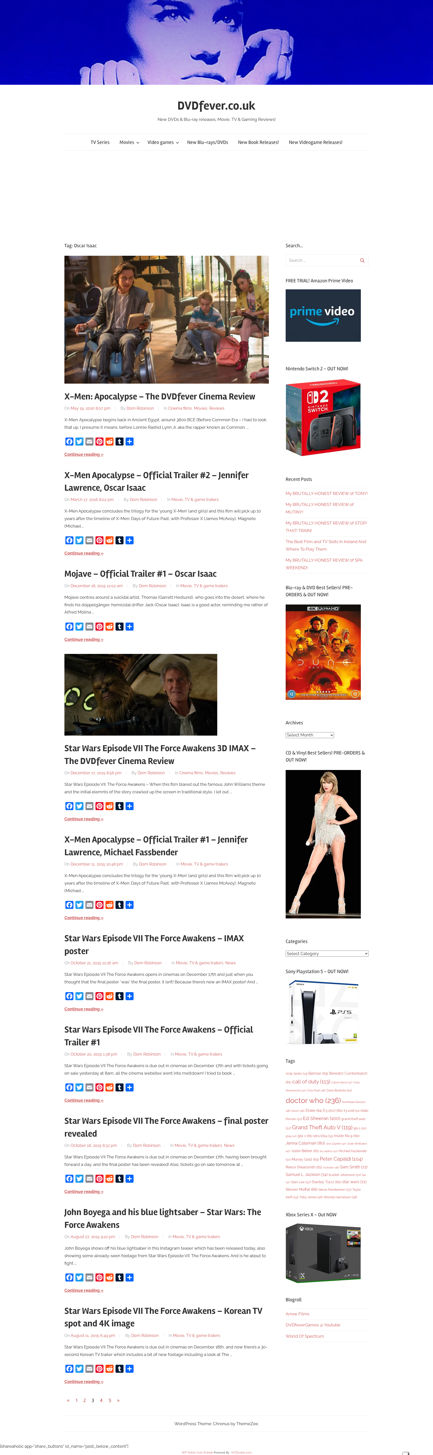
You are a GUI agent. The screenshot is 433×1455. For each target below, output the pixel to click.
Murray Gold (305, 1159)
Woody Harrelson (340, 1197)
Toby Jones (311, 1197)
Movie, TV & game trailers (195, 499)
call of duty (311, 1081)
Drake (314, 1110)
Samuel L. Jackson (307, 1174)
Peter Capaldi (341, 1159)
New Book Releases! (258, 142)
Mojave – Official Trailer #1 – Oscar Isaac (140, 573)
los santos (329, 1151)
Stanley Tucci (326, 1182)
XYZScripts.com (241, 1452)
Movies (127, 142)
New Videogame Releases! (316, 142)
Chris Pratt (316, 1090)
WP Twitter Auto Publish (197, 1452)
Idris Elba (323, 1136)
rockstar (331, 1167)
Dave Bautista (339, 1090)
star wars (354, 1181)
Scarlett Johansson (345, 1175)
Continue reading (82, 454)
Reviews (217, 408)
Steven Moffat (301, 1189)
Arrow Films (297, 1313)
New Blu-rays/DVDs (207, 142)
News (230, 963)
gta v (305, 1136)
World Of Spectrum (305, 1336)
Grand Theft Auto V (322, 1127)
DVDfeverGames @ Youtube (313, 1324)
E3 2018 (352, 1110)
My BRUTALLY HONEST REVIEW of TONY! (327, 493)
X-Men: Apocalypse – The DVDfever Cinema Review (159, 396)
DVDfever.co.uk (216, 105)
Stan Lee (301, 1182)
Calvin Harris (341, 1082)
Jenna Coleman (305, 1143)
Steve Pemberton (334, 1189)
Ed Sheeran (321, 1118)
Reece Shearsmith (304, 1167)
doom (298, 1110)
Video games (161, 142)
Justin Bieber (305, 1151)
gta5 (291, 1136)
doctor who (313, 1100)
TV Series (100, 142)
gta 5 (360, 1128)
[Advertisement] (216, 196)
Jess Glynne (336, 1143)
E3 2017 (333, 1110)
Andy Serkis (296, 1073)
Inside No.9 (347, 1136)
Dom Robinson (140, 408)
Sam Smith (353, 1167)
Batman (318, 1073)
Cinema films (180, 408)
